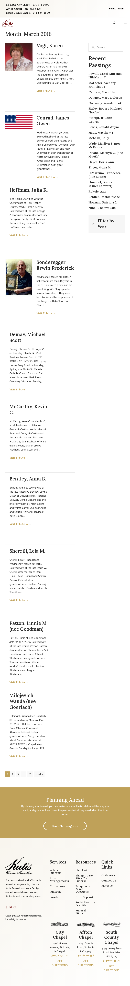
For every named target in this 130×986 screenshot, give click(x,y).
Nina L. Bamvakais (102, 208)
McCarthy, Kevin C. (28, 410)
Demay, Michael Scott (27, 337)
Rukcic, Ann (97, 191)
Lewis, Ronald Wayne (104, 127)
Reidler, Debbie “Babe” (105, 197)
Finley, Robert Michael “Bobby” (105, 110)
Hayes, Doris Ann (101, 162)
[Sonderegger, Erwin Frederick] (18, 278)
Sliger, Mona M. (100, 167)
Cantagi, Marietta (102, 92)
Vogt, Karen (50, 46)
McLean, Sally (99, 138)
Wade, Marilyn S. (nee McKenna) (105, 145)
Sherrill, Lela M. (27, 551)
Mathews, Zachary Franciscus (102, 85)
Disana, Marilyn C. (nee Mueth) (106, 155)
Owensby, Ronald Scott (106, 103)
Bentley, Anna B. (27, 479)
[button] (114, 23)
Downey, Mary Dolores (105, 97)
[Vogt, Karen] (18, 57)
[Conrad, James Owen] (18, 122)
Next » (39, 774)
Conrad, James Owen (53, 121)
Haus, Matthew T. (101, 132)
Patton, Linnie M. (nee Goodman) (28, 626)
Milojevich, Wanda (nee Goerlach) (22, 701)
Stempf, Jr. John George (100, 120)
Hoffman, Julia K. (28, 190)
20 (29, 774)
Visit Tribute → (48, 91)
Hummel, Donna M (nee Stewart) (100, 184)
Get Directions (60, 963)
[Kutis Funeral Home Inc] (7, 23)
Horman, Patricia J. (103, 202)
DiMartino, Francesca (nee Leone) (105, 175)
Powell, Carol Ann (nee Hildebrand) (105, 75)
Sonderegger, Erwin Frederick (55, 265)
